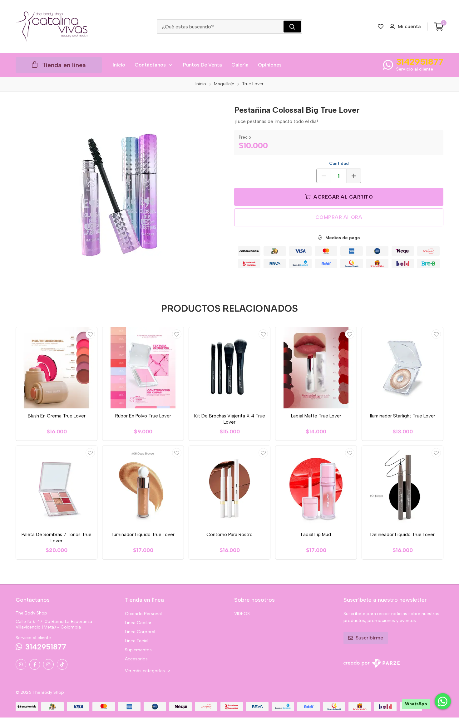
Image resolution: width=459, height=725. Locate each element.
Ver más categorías (145, 670)
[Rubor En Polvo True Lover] (143, 367)
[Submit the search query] (292, 26)
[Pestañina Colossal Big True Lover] (120, 194)
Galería (240, 65)
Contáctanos (150, 65)
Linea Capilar (138, 622)
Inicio (119, 65)
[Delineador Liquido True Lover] (402, 486)
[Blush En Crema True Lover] (56, 367)
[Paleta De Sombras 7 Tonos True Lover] (56, 486)
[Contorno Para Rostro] (229, 486)
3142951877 (419, 61)
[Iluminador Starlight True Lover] (402, 367)
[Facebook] (34, 664)
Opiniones (270, 65)
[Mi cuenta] (90, 334)
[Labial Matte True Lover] (316, 367)
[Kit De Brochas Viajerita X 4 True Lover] (229, 367)
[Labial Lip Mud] (316, 486)
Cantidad (339, 163)
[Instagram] (48, 664)
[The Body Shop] (51, 26)
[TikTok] (62, 664)
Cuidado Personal (143, 613)
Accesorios (136, 659)
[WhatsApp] (21, 664)
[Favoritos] (380, 26)
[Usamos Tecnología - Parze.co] (371, 663)
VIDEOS (242, 613)
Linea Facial (136, 641)
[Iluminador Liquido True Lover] (143, 486)
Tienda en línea (64, 65)
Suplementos (138, 650)
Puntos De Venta (202, 65)
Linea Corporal (140, 631)
